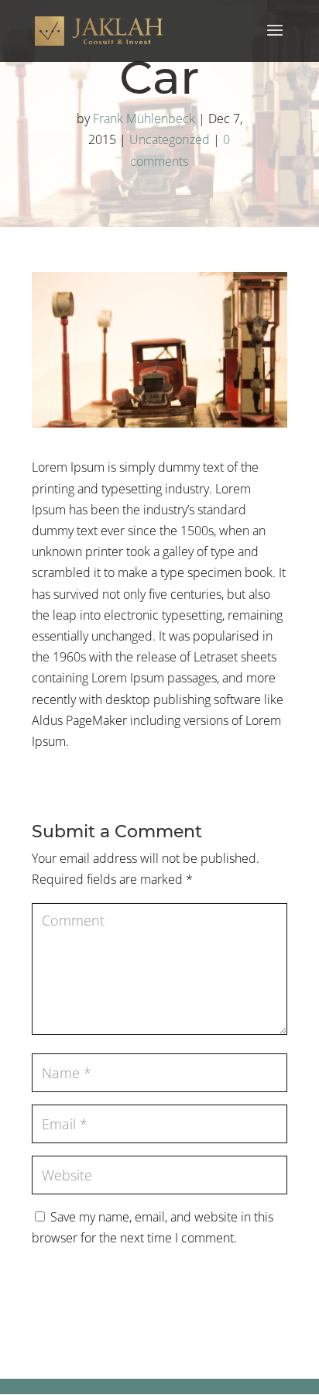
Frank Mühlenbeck (144, 118)
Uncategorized (169, 139)
